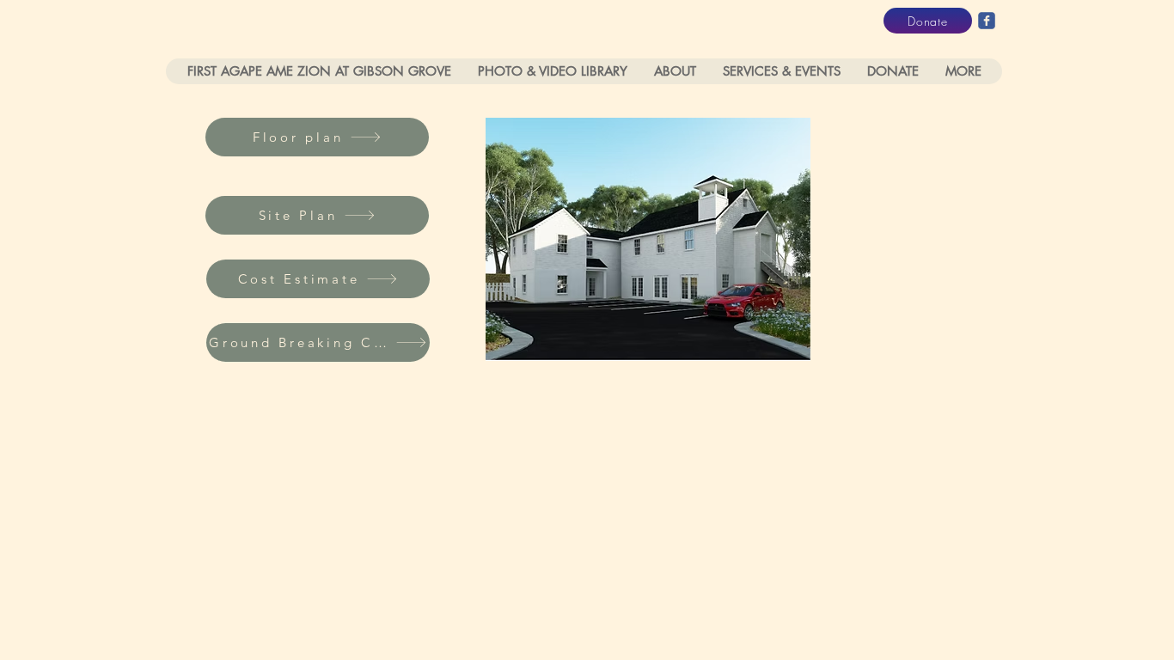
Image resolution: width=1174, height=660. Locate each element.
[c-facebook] (986, 20)
